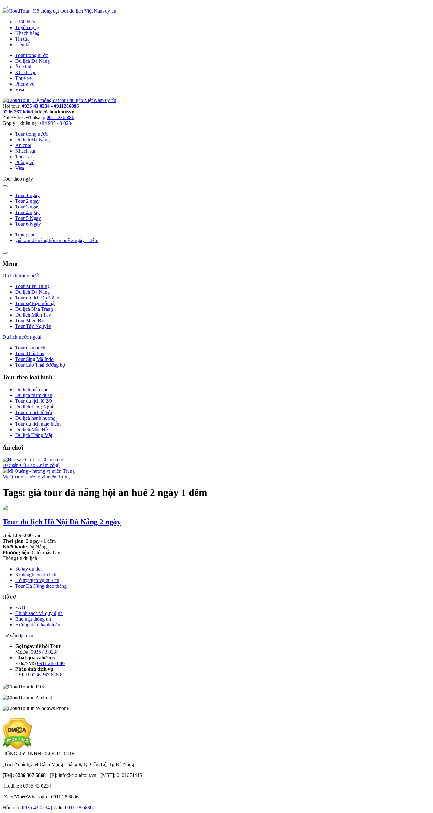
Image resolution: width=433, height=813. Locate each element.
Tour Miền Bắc (30, 320)
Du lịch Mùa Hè (31, 429)
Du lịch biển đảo (31, 389)
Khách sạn (25, 72)
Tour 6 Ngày (28, 224)
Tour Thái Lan (29, 353)
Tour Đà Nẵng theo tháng (41, 586)
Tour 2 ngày (27, 201)
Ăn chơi (23, 66)
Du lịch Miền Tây (33, 314)
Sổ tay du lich (29, 569)
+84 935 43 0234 (56, 123)
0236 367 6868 (18, 111)
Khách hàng (27, 33)
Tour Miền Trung (32, 286)
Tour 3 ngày (27, 206)
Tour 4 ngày (27, 212)
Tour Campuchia (32, 347)
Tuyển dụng (27, 27)
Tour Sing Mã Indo (34, 359)
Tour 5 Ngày (28, 218)
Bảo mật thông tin (33, 619)
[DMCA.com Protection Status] (17, 748)
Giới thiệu (25, 21)
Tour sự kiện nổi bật (35, 303)
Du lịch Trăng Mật (33, 435)
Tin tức (22, 39)
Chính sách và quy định (39, 613)
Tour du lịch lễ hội (33, 412)
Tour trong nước (31, 55)
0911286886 (66, 106)
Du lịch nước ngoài (22, 337)
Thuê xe (23, 78)
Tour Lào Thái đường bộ (40, 365)
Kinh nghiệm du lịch (35, 574)
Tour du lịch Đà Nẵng (37, 297)
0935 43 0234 (36, 106)
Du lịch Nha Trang (34, 309)
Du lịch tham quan (33, 395)
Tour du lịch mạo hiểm (38, 423)
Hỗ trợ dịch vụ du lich (37, 580)
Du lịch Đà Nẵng (32, 61)
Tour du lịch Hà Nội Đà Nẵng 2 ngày (62, 522)
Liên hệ (22, 44)
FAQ (20, 607)
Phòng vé (24, 83)
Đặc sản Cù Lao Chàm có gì (31, 465)
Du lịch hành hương (35, 418)
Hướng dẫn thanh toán (37, 624)
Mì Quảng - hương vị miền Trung (36, 476)
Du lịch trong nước (22, 275)
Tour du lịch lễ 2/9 (33, 401)
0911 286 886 (60, 117)
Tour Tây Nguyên (33, 326)
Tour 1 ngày (27, 195)
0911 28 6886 (79, 807)
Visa (19, 89)
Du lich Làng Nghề (34, 406)
